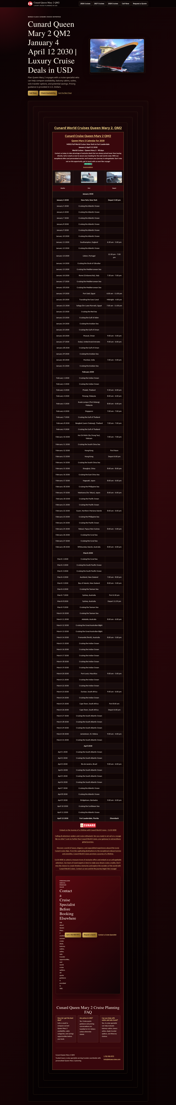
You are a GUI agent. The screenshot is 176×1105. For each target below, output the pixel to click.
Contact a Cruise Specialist (107, 935)
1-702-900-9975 (109, 1056)
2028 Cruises (113, 3)
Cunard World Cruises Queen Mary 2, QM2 (88, 128)
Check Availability (48, 93)
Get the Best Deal (65, 93)
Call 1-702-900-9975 (73, 935)
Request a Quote (140, 3)
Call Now (125, 3)
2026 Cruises (85, 3)
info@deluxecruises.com (112, 1059)
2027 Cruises (99, 3)
